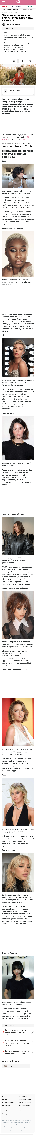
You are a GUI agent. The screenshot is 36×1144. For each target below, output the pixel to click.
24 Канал (5, 6)
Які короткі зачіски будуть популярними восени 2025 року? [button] (15, 1032)
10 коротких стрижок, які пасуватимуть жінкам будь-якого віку (28, 9)
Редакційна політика (8, 1102)
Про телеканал (6, 1105)
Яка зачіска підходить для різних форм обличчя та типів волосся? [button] (17, 1042)
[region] (18, 1139)
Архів (19, 1111)
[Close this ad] (34, 1133)
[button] (5, 61)
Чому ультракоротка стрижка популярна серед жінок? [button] (17, 1052)
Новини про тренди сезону (13, 9)
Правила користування (24, 1099)
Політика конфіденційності (25, 1102)
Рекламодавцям (22, 1096)
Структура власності (7, 1114)
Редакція (4, 1099)
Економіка (28, 6)
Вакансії (4, 1111)
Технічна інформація (24, 1105)
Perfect (26, 139)
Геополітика (16, 6)
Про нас (4, 1096)
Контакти (21, 1108)
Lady (3, 9)
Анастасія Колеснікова (13, 24)
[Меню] (3, 2)
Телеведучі (5, 1108)
